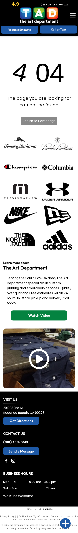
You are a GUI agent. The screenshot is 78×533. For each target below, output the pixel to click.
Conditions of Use (60, 516)
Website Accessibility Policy (51, 519)
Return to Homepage (39, 121)
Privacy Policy (7, 516)
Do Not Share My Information (34, 516)
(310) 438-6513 (15, 442)
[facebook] (6, 461)
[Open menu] (73, 16)
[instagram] (13, 461)
